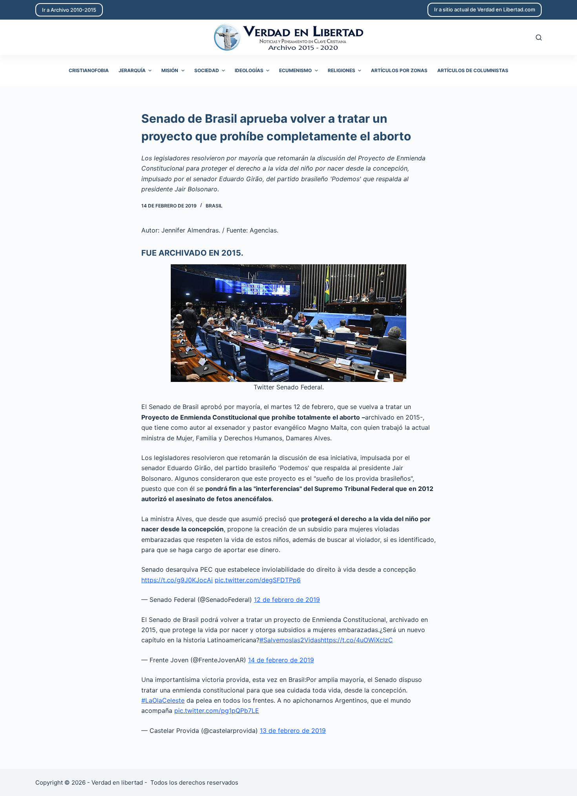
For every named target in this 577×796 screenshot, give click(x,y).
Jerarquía (132, 70)
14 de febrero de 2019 (281, 660)
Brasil (214, 206)
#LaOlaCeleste (162, 700)
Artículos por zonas (399, 70)
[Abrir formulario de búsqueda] (539, 37)
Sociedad (206, 70)
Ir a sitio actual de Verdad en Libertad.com (484, 9)
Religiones (341, 70)
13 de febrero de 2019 (293, 730)
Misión (169, 70)
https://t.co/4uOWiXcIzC (357, 640)
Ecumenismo (295, 70)
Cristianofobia (89, 70)
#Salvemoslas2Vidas (290, 640)
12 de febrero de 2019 (287, 599)
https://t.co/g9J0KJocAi (177, 580)
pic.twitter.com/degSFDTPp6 (258, 580)
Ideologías (249, 70)
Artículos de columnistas (472, 70)
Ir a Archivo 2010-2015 (69, 10)
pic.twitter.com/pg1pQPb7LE (216, 710)
